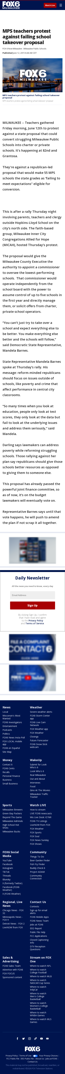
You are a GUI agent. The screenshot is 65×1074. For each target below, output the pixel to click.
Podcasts (7, 729)
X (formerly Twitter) (12, 883)
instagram (29, 1038)
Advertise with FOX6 (13, 969)
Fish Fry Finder (37, 864)
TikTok (6, 871)
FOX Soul (34, 836)
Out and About (37, 778)
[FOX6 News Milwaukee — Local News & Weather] (12, 5)
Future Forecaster (39, 740)
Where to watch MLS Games (40, 1021)
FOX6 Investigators (12, 722)
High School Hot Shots (11, 826)
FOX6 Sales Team (12, 965)
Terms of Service (34, 623)
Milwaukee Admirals (13, 821)
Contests (34, 906)
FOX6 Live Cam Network (38, 724)
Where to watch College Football (38, 971)
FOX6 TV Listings (38, 821)
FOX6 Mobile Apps (39, 916)
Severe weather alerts (41, 711)
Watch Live (50, 5)
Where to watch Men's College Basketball (38, 996)
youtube (41, 1038)
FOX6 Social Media (11, 854)
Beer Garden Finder (40, 860)
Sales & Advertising (11, 959)
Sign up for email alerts (38, 912)
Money (7, 760)
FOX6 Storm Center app (40, 717)
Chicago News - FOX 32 (13, 912)
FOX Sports (35, 832)
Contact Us (38, 902)
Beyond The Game (12, 817)
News (6, 707)
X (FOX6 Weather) (12, 893)
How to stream (37, 809)
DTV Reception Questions (37, 948)
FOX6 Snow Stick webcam (38, 746)
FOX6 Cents (9, 768)
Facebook (8, 864)
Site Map (7, 751)
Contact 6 (7, 764)
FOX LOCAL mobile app (12, 743)
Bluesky (6, 879)
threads (35, 1038)
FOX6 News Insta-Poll (14, 737)
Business (7, 779)
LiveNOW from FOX (40, 824)
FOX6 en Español (11, 747)
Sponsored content (12, 977)
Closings (34, 736)
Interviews (35, 782)
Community (38, 852)
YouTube (7, 860)
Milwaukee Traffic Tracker (39, 795)
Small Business (10, 783)
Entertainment (10, 726)
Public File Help (37, 932)
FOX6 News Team (39, 920)
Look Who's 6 (37, 771)
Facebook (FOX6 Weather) (11, 888)
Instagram (8, 868)
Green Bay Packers (12, 813)
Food (32, 786)
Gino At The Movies (40, 790)
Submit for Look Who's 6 (38, 766)
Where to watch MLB (41, 976)
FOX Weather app (39, 728)
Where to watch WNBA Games (38, 1014)
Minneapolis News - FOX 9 (13, 918)
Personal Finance (11, 775)
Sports (7, 805)
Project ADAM (37, 871)
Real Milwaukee (38, 774)
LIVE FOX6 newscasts (41, 813)
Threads (7, 875)
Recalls (6, 772)
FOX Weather (37, 732)
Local (5, 711)
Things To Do (37, 856)
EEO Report (36, 928)
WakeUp (36, 760)
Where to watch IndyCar (38, 988)
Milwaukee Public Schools (35, 48)
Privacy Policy (36, 620)
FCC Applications (38, 935)
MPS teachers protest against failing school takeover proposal (31, 96)
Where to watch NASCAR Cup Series (40, 981)
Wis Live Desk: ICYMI (40, 817)
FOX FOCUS (9, 973)
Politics (6, 733)
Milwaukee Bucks (11, 831)
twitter (23, 1038)
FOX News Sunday (39, 840)
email (47, 1038)
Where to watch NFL (40, 965)
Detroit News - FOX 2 (13, 923)
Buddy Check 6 (37, 868)
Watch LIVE (38, 805)
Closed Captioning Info (39, 941)
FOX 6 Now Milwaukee (12, 48)
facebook (17, 1038)
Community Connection (36, 877)
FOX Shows (36, 843)
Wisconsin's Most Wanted (11, 717)
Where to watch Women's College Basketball (39, 1005)
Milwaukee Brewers (13, 809)
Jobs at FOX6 (36, 924)
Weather (36, 707)
